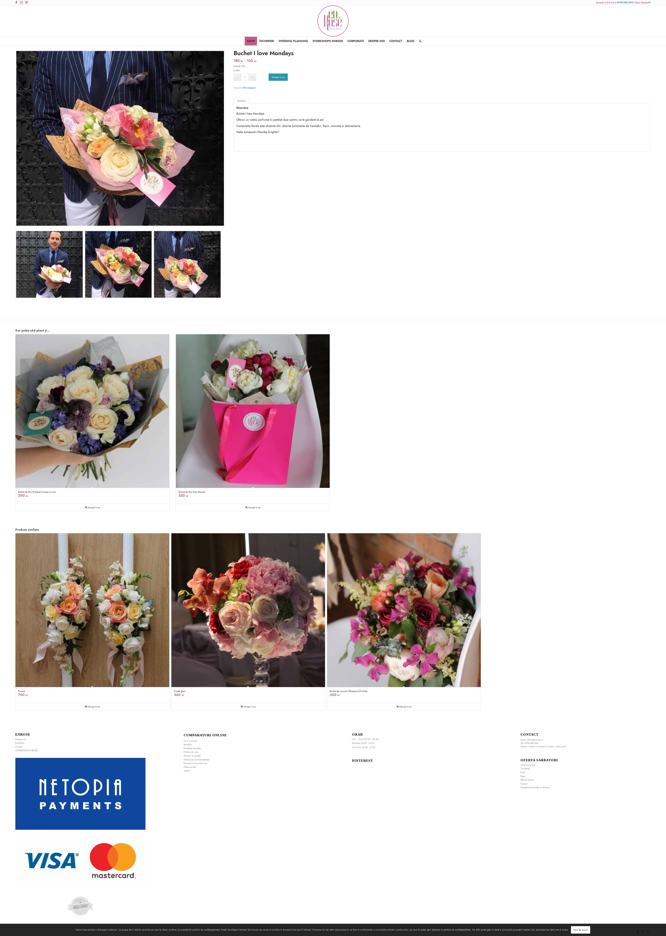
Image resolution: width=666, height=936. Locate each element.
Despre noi (20, 739)
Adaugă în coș (278, 77)
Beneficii (188, 744)
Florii (522, 772)
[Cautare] (419, 41)
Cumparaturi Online (205, 735)
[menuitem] (251, 41)
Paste (522, 776)
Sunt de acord (581, 929)
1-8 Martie (525, 768)
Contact (18, 746)
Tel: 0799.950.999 (529, 743)
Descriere (241, 100)
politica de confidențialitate (457, 929)
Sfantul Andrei (527, 780)
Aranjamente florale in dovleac (534, 787)
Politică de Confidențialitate (196, 759)
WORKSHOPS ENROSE (26, 750)
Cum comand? (191, 741)
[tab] (241, 101)
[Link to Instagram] (21, 2)
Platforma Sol (190, 767)
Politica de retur (191, 752)
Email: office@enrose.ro (531, 739)
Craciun (524, 783)
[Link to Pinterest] (26, 2)
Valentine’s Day (527, 765)
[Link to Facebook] (16, 2)
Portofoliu (19, 743)
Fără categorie (249, 87)
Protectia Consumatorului (195, 763)
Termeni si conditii (192, 755)
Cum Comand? (643, 2)
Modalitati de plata (192, 748)
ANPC (187, 771)
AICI (478, 929)
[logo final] (333, 21)
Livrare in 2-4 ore (605, 2)
